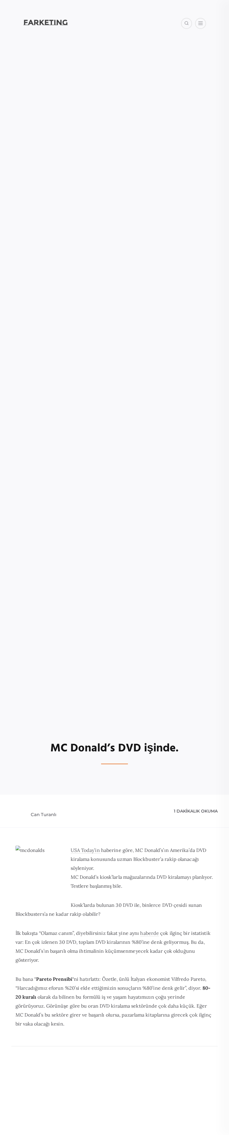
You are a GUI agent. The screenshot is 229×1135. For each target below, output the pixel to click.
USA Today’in (86, 850)
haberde (149, 933)
